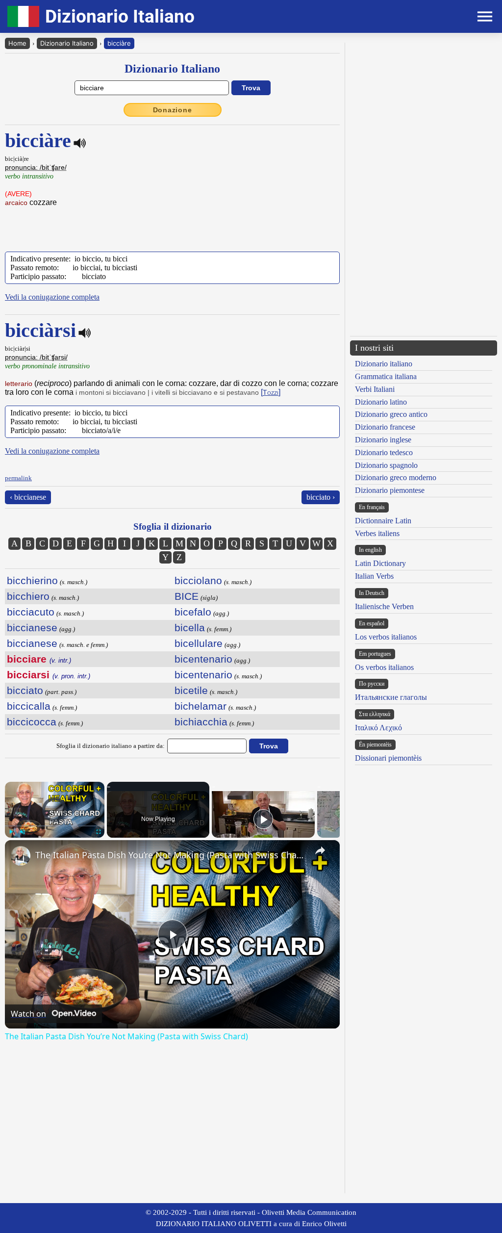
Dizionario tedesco (384, 452)
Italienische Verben (384, 606)
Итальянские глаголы (391, 697)
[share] (320, 850)
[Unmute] (22, 832)
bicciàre (119, 43)
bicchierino (32, 580)
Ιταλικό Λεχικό (378, 727)
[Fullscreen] (98, 832)
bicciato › (320, 497)
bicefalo (193, 611)
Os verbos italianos (384, 667)
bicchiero (28, 596)
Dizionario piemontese (390, 490)
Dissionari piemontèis (388, 758)
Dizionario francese (385, 427)
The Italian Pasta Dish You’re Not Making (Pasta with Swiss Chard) (170, 855)
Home (17, 43)
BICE (187, 596)
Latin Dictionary (380, 563)
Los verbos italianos (386, 637)
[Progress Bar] (54, 825)
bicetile (191, 690)
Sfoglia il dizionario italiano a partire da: (110, 745)
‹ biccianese (28, 497)
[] (270, 392)
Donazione (172, 110)
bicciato (25, 690)
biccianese (32, 627)
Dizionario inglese (383, 440)
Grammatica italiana (386, 376)
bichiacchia (201, 721)
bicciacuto (30, 611)
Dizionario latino (381, 402)
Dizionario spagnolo (386, 465)
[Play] (11, 832)
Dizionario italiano (383, 364)
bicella (190, 627)
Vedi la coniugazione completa (52, 297)
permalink (18, 478)
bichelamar (200, 706)
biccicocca (31, 721)
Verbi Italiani (375, 389)
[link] (20, 856)
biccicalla (28, 706)
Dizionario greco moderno (395, 477)
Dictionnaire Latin (383, 520)
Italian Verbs (374, 576)
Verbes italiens (377, 533)
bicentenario (203, 659)
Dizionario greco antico (391, 414)
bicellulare (199, 643)
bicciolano (198, 580)
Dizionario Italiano (67, 43)
